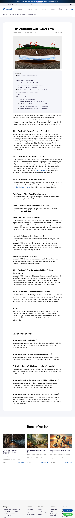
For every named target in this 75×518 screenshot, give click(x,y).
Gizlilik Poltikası (31, 514)
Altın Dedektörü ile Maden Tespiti (26, 78)
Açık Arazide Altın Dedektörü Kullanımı (30, 82)
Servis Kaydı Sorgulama (53, 514)
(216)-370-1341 (7, 515)
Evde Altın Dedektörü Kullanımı (28, 87)
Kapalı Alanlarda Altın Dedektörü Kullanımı (31, 85)
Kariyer (4, 4)
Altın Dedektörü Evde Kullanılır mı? (26, 14)
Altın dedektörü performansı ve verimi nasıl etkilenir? (34, 108)
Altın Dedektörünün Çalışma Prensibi (27, 75)
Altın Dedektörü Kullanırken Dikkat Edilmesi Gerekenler (32, 89)
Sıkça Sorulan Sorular (23, 96)
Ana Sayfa (6, 14)
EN (71, 4)
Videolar (40, 509)
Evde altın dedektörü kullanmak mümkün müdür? (33, 103)
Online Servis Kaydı (53, 510)
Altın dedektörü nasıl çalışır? (27, 99)
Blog (32, 4)
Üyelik (67, 9)
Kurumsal (21, 9)
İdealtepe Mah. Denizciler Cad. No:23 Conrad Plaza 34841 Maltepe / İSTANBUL (11, 511)
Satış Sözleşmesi (31, 517)
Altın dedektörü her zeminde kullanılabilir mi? (32, 101)
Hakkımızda (30, 509)
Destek (44, 9)
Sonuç (19, 94)
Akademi (52, 9)
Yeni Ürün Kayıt (11, 4)
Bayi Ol (37, 9)
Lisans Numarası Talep (20, 4)
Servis (28, 4)
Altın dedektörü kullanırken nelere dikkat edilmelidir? (34, 106)
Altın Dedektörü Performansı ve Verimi (27, 92)
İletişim (61, 9)
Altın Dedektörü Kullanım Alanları (26, 80)
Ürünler (30, 9)
